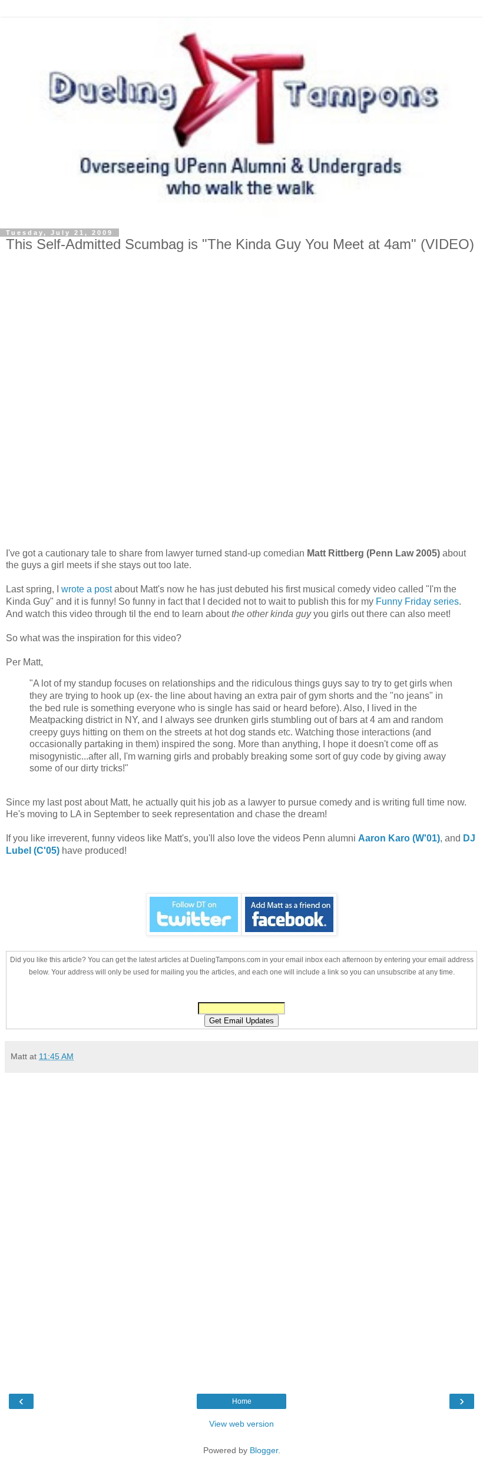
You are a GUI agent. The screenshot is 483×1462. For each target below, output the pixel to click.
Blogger (264, 1450)
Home (242, 1401)
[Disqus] (241, 1226)
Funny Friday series (417, 601)
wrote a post (86, 589)
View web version (241, 1423)
